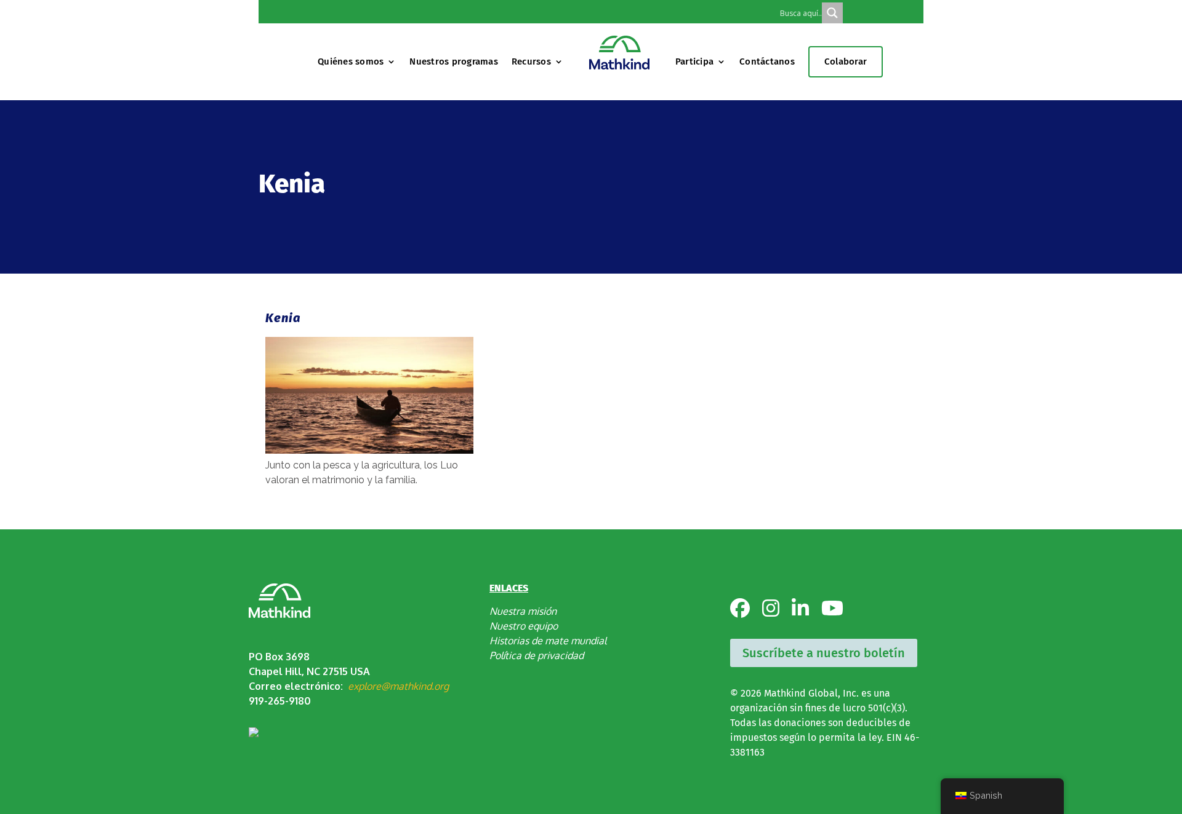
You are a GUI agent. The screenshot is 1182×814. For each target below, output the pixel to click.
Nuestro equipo (523, 626)
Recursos (531, 61)
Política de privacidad (536, 655)
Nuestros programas (453, 61)
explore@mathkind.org (398, 686)
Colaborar (845, 61)
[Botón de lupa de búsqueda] (832, 12)
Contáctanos (767, 61)
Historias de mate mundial (547, 640)
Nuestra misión (523, 611)
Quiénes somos (351, 61)
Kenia (282, 317)
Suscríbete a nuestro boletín (823, 653)
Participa (694, 61)
